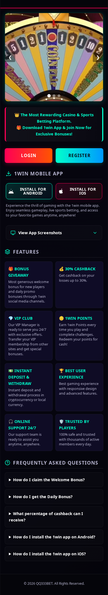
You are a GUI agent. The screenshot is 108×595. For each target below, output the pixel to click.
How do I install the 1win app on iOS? (49, 553)
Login (28, 155)
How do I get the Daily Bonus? (43, 496)
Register (79, 155)
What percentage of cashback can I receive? (46, 517)
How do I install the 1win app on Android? (54, 536)
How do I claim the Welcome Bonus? (49, 479)
